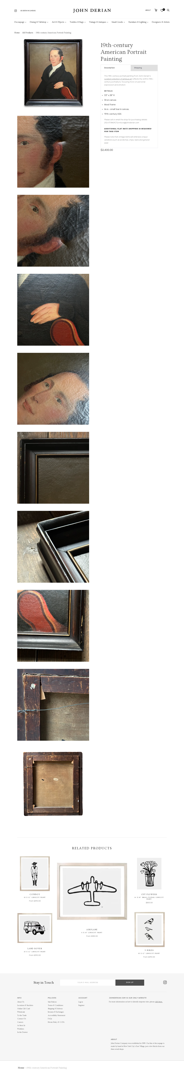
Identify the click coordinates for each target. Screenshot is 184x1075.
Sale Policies (52, 1002)
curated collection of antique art (118, 79)
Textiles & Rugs (77, 22)
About (148, 10)
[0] (162, 10)
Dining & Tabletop (38, 22)
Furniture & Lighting (137, 22)
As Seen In (21, 1025)
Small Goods (117, 22)
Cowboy (35, 894)
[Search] (168, 10)
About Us (20, 1002)
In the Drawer (22, 1032)
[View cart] (156, 10)
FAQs (50, 1019)
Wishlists (20, 1029)
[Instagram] (15, 10)
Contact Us (21, 1019)
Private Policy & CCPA (56, 1022)
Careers (20, 1022)
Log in (80, 1002)
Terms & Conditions (55, 1005)
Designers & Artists (161, 22)
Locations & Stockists (25, 1005)
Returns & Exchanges (56, 1012)
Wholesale (21, 1012)
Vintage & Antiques (97, 22)
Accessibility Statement (56, 1015)
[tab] (116, 68)
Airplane (92, 930)
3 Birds (149, 950)
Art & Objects (58, 22)
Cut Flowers (149, 894)
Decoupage (19, 22)
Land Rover (34, 949)
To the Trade (22, 1015)
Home (17, 33)
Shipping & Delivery (55, 1009)
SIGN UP (129, 982)
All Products (27, 33)
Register (81, 1005)
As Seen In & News (28, 11)
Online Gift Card (23, 1009)
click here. (159, 1002)
